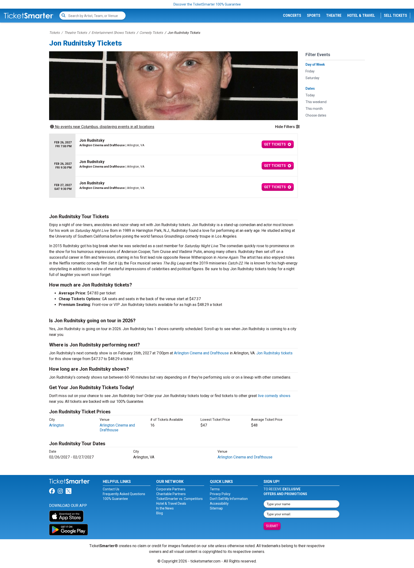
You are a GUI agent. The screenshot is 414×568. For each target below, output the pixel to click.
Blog (159, 513)
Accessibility (219, 503)
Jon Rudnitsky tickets (274, 353)
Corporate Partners (170, 489)
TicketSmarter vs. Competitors (179, 499)
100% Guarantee (115, 499)
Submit (272, 526)
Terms (215, 489)
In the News (165, 508)
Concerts (292, 15)
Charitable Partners (171, 494)
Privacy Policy (220, 494)
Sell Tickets (395, 15)
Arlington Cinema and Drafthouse (201, 353)
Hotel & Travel (361, 15)
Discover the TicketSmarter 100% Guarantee (207, 4)
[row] (173, 144)
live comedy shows (274, 395)
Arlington (56, 425)
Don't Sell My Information (229, 499)
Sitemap (216, 508)
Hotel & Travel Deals (171, 503)
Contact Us (111, 489)
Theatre (333, 15)
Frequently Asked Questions (124, 494)
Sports (313, 15)
